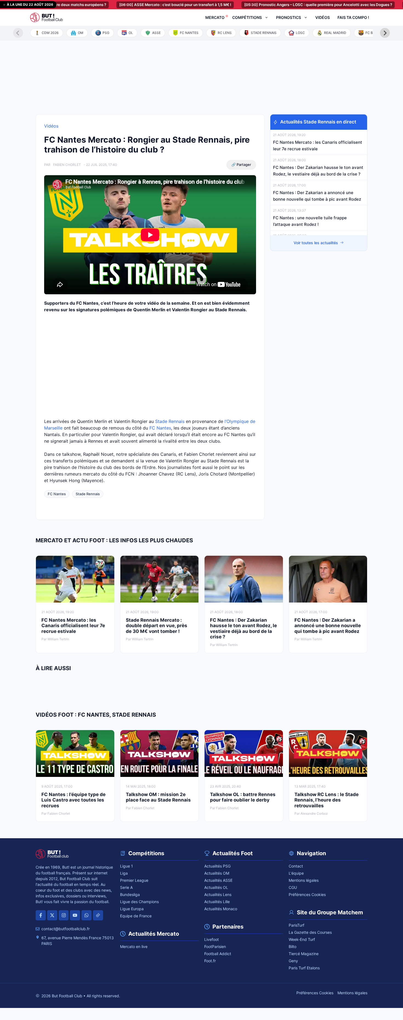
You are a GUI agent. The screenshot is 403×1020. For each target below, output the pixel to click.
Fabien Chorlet (67, 165)
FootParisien (215, 946)
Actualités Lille (217, 901)
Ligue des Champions (139, 901)
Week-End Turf (302, 939)
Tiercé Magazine (304, 953)
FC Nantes (160, 428)
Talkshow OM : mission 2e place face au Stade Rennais (158, 797)
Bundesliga (130, 894)
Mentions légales (304, 880)
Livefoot (211, 939)
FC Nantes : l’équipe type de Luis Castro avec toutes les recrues (73, 800)
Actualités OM (216, 873)
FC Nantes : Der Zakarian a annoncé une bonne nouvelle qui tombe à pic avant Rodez (327, 625)
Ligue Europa (132, 908)
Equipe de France (136, 916)
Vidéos (322, 17)
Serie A (126, 887)
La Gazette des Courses (310, 932)
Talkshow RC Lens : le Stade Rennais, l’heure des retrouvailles (326, 800)
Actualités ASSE (218, 880)
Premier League (134, 880)
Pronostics (288, 17)
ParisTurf (296, 925)
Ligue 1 (126, 866)
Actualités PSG (217, 866)
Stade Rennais (170, 421)
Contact (296, 866)
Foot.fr (210, 960)
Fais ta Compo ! (353, 17)
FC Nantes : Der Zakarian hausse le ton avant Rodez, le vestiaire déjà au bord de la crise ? (243, 628)
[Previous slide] (18, 33)
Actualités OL (216, 887)
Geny (293, 960)
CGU (293, 887)
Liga (124, 873)
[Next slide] (385, 33)
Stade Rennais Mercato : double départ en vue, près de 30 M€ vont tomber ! (156, 625)
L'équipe (296, 873)
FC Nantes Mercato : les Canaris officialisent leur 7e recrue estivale (73, 625)
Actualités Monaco (220, 908)
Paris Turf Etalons (304, 968)
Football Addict (217, 953)
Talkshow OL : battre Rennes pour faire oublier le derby (243, 797)
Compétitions (247, 17)
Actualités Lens (217, 894)
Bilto (292, 946)
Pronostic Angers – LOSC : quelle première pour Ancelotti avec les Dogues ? (297, 4)
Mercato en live (133, 946)
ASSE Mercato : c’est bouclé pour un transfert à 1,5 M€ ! (154, 4)
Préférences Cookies (307, 894)
